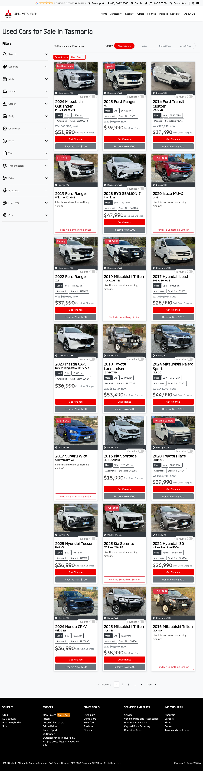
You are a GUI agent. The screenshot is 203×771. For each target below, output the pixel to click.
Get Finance (76, 139)
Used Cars (89, 714)
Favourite (83, 96)
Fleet (168, 722)
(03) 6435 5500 (158, 3)
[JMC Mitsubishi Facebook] (190, 3)
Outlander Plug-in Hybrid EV (59, 737)
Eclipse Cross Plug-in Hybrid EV (61, 741)
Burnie (138, 3)
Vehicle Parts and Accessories (141, 718)
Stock (128, 13)
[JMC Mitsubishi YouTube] (198, 3)
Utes (5, 714)
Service (174, 13)
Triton (46, 718)
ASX (45, 745)
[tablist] (155, 46)
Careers (169, 718)
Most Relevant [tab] (124, 46)
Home (104, 13)
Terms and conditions (177, 729)
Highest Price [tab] (165, 46)
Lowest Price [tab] (185, 46)
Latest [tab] (144, 46)
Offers (140, 13)
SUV (4, 726)
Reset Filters (61, 57)
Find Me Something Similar (75, 229)
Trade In (163, 13)
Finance (151, 13)
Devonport (98, 3)
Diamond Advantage (135, 722)
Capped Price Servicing (137, 726)
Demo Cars (90, 718)
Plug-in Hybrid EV (12, 722)
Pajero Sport (50, 729)
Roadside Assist (133, 729)
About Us (189, 13)
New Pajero (49, 714)
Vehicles (115, 13)
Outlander (49, 733)
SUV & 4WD (9, 718)
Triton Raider (50, 726)
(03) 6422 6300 (119, 3)
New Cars (89, 722)
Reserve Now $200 (76, 146)
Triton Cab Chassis (53, 722)
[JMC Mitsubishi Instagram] (194, 3)
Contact (169, 726)
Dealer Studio (194, 763)
